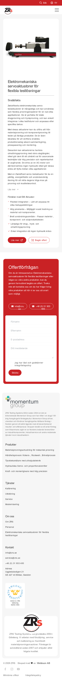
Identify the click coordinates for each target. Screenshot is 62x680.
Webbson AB (43, 662)
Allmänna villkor (11, 675)
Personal (9, 526)
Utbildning (10, 493)
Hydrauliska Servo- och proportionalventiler (26, 465)
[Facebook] (5, 669)
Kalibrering (10, 488)
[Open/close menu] (56, 10)
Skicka (15, 372)
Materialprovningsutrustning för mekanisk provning (29, 449)
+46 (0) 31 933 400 (14, 563)
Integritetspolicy (33, 675)
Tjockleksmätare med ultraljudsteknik (23, 460)
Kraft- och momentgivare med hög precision (26, 471)
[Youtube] (18, 669)
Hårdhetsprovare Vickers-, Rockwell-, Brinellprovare (30, 455)
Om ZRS (9, 521)
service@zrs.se (12, 557)
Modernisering (12, 504)
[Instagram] (12, 669)
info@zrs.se (11, 552)
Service (9, 499)
